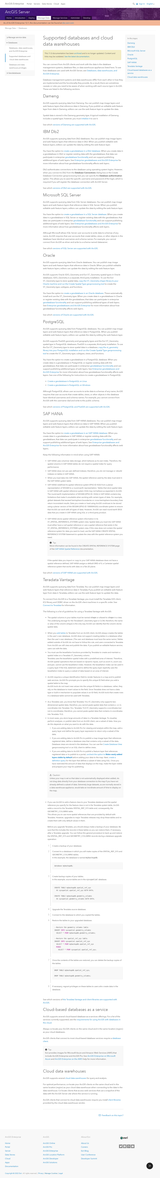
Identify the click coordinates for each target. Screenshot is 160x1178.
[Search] (134, 3)
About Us (85, 1143)
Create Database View (112, 744)
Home (9, 18)
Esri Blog (85, 1151)
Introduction (20, 18)
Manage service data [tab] (17, 37)
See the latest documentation (76, 56)
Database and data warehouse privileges (17, 66)
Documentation (11, 1166)
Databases (23, 28)
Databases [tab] (12, 43)
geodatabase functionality (77, 157)
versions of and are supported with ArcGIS (81, 407)
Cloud (56, 4)
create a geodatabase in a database (81, 151)
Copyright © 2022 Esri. (13, 1173)
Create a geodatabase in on (67, 381)
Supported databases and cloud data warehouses (19, 57)
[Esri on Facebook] (125, 1146)
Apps (63, 4)
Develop (86, 18)
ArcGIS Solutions (50, 1162)
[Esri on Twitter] (121, 1146)
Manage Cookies (51, 1173)
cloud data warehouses (75, 1078)
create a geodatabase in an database (83, 293)
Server (8, 1151)
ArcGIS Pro (47, 1147)
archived (78, 53)
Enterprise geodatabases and (96, 160)
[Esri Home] (124, 1138)
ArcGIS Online (49, 1143)
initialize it (85, 118)
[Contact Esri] (132, 1146)
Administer (75, 18)
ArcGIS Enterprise (14, 3)
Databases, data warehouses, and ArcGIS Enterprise (21, 49)
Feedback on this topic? (112, 1115)
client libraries (114, 1100)
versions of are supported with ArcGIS (74, 124)
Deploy (31, 18)
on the (68, 1059)
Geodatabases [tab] (14, 73)
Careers (84, 1147)
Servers (37, 4)
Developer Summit (89, 1158)
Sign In (142, 4)
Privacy (40, 1173)
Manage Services (60, 18)
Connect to (52, 605)
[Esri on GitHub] (128, 1146)
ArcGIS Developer (50, 1158)
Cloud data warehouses (137, 77)
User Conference (88, 1155)
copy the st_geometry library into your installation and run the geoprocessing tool (82, 350)
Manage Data (44, 18)
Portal (29, 4)
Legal (61, 1173)
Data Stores (47, 4)
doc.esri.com (68, 23)
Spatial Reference (67, 549)
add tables (61, 633)
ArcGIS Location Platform (53, 1155)
